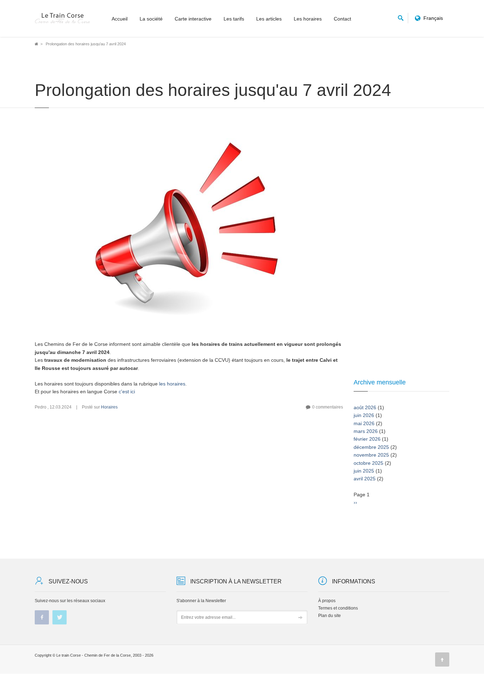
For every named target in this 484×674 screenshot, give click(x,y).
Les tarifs (234, 19)
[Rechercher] (401, 17)
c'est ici (127, 391)
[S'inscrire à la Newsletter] (300, 617)
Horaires (109, 407)
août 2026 (365, 407)
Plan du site (329, 615)
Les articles (269, 19)
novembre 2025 (371, 455)
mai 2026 (364, 423)
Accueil (120, 19)
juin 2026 (364, 415)
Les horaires (308, 19)
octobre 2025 (368, 463)
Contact (342, 19)
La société (151, 19)
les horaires (172, 384)
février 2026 (367, 439)
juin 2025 (364, 471)
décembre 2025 (371, 447)
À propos (327, 600)
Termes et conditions (338, 608)
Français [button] (433, 18)
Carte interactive (193, 19)
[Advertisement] (189, 484)
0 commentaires (327, 407)
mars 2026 (366, 431)
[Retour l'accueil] (63, 18)
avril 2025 (365, 478)
